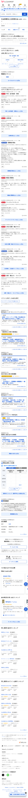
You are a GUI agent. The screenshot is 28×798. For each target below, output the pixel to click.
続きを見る (22, 43)
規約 (25, 789)
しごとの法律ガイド (17, 766)
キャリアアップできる (6, 301)
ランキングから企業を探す (7, 762)
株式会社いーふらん (11, 602)
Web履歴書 (20, 753)
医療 (10, 524)
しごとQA (9, 6)
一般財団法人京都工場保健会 (9, 332)
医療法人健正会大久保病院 (8, 434)
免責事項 (16, 791)
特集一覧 (14, 6)
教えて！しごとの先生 (6, 766)
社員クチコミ (16, 29)
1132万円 (15, 645)
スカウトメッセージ (6, 753)
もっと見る (23, 534)
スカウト (19, 6)
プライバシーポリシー (6, 789)
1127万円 (15, 654)
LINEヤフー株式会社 (6, 781)
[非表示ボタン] (26, 793)
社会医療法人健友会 (6, 354)
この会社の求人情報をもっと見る (19, 327)
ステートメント (9, 791)
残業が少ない (16, 301)
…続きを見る (8, 583)
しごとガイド (4, 768)
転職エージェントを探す (19, 762)
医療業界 (3, 25)
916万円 (14, 672)
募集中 (20, 485)
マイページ (25, 6)
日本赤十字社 (7, 576)
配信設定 (4, 755)
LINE (11, 775)
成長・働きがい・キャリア (13, 275)
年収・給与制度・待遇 (12, 93)
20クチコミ (16, 23)
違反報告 (25, 131)
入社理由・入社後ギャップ (15, 251)
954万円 (14, 663)
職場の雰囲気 (10, 177)
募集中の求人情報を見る (10, 615)
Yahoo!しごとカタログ (8, 745)
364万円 (14, 717)
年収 (23, 29)
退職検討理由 (11, 142)
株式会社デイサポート (7, 395)
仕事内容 (8, 118)
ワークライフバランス (12, 202)
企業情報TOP (18, 745)
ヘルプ (20, 791)
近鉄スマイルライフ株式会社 (9, 414)
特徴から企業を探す (12, 760)
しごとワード (11, 768)
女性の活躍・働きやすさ (13, 226)
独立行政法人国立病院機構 (8, 374)
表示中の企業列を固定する (10, 465)
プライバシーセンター (17, 789)
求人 (9, 29)
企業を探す (3, 6)
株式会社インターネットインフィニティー (13, 312)
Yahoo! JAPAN (20, 787)
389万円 (14, 699)
